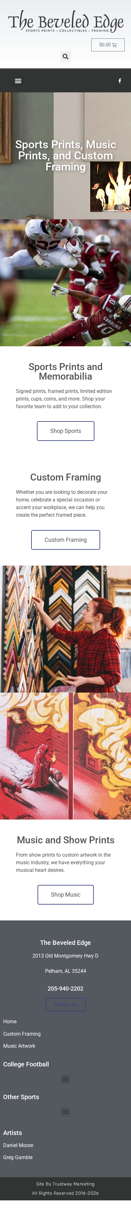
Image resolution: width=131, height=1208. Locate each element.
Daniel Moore (18, 1145)
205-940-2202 (65, 988)
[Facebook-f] (120, 80)
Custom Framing (22, 1034)
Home (10, 1022)
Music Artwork (19, 1046)
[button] (65, 56)
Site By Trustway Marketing (65, 1184)
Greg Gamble (17, 1157)
